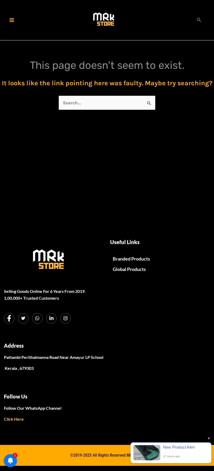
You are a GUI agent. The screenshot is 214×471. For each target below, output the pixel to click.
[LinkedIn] (51, 318)
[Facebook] (9, 318)
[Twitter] (23, 318)
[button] (199, 20)
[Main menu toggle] (12, 20)
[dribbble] (37, 318)
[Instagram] (65, 318)
